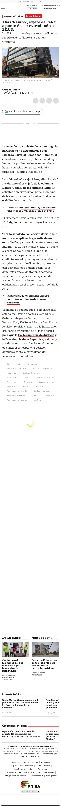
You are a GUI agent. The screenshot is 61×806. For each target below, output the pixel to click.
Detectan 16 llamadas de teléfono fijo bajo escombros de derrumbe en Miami (44, 664)
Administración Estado (17, 391)
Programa (32, 8)
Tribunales (11, 373)
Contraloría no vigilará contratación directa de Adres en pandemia (28, 299)
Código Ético (51, 776)
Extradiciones (33, 364)
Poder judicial (13, 377)
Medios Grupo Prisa (30, 791)
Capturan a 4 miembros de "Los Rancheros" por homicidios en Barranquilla (12, 666)
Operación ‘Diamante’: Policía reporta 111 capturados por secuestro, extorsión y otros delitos (21, 734)
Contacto (15, 762)
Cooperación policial (42, 368)
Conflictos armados (42, 391)
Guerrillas (11, 386)
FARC (27, 377)
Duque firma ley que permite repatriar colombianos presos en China (31, 209)
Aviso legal (43, 769)
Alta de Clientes (43, 766)
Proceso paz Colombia (17, 368)
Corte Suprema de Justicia (36, 335)
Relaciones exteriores (16, 395)
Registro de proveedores (23, 769)
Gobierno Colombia (45, 377)
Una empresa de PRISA (30, 784)
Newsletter (45, 762)
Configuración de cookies (15, 776)
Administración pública (17, 400)
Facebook (35, 101)
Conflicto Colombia (31, 373)
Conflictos (49, 395)
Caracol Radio (14, 7)
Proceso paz (12, 382)
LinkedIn (49, 101)
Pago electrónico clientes (22, 766)
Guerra (25, 386)
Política (35, 395)
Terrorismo (39, 386)
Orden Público (13, 16)
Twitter (42, 101)
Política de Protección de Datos (20, 772)
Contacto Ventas (30, 762)
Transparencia (36, 776)
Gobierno (28, 382)
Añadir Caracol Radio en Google (25, 111)
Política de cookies (46, 772)
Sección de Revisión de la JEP (26, 146)
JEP (8, 364)
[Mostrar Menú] (3, 7)
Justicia (37, 400)
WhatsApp (56, 101)
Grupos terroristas (46, 382)
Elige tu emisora (50, 8)
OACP (18, 364)
